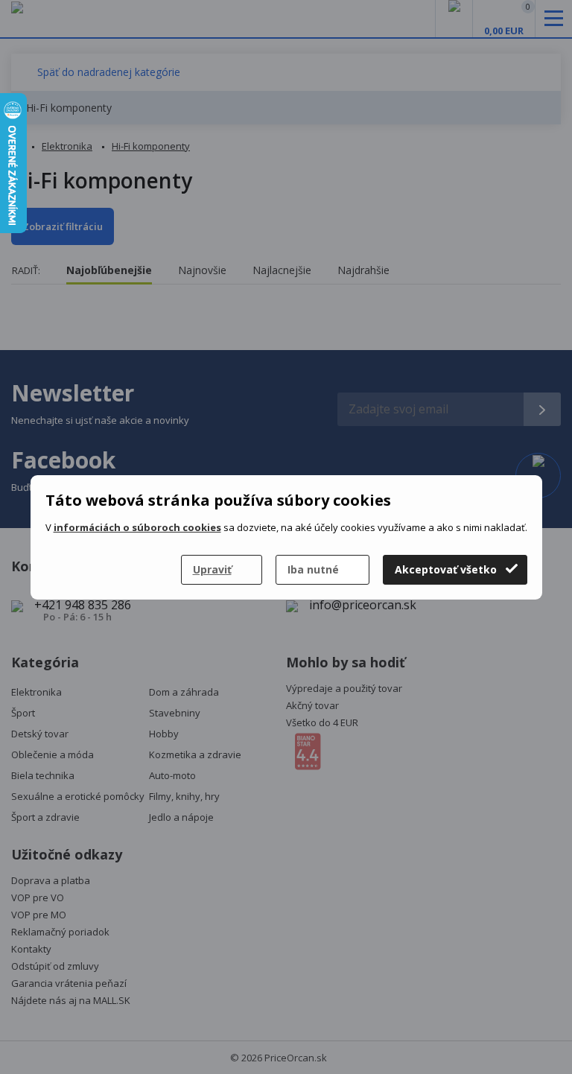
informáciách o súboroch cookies (137, 527)
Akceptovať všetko (446, 569)
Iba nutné (313, 569)
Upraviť (212, 569)
